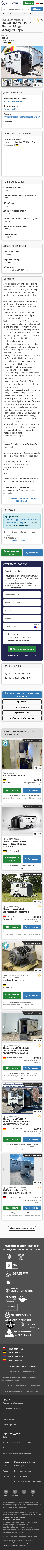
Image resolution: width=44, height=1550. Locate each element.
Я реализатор (14, 634)
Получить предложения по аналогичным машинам (19, 639)
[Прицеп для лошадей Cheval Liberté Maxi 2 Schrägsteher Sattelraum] (22, 888)
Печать (23, 701)
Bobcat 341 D (35, 1386)
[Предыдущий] (4, 67)
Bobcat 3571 (21, 1386)
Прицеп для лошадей (12, 101)
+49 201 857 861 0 (15, 1352)
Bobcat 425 (7, 1386)
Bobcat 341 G (28, 1371)
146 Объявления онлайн (14, 540)
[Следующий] (40, 67)
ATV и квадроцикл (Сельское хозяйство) (22, 1391)
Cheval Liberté (9, 109)
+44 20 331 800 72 (15, 1349)
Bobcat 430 (14, 1371)
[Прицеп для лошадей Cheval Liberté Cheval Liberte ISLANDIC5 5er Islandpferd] (22, 820)
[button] (41, 3)
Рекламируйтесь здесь (23, 1228)
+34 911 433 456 (15, 1360)
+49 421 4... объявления (19, 673)
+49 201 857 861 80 (16, 1356)
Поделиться (23, 712)
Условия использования (11, 1545)
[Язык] (37, 3)
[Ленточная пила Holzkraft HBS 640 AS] (22, 754)
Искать (37, 9)
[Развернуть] (22, 801)
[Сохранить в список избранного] (37, 20)
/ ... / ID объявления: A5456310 (17, 14)
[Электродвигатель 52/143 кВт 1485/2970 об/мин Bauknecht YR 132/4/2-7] (22, 956)
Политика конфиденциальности (22, 655)
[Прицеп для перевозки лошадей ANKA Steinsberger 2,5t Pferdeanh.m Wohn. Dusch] (22, 1169)
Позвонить (34, 552)
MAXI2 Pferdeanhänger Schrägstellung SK (21, 117)
